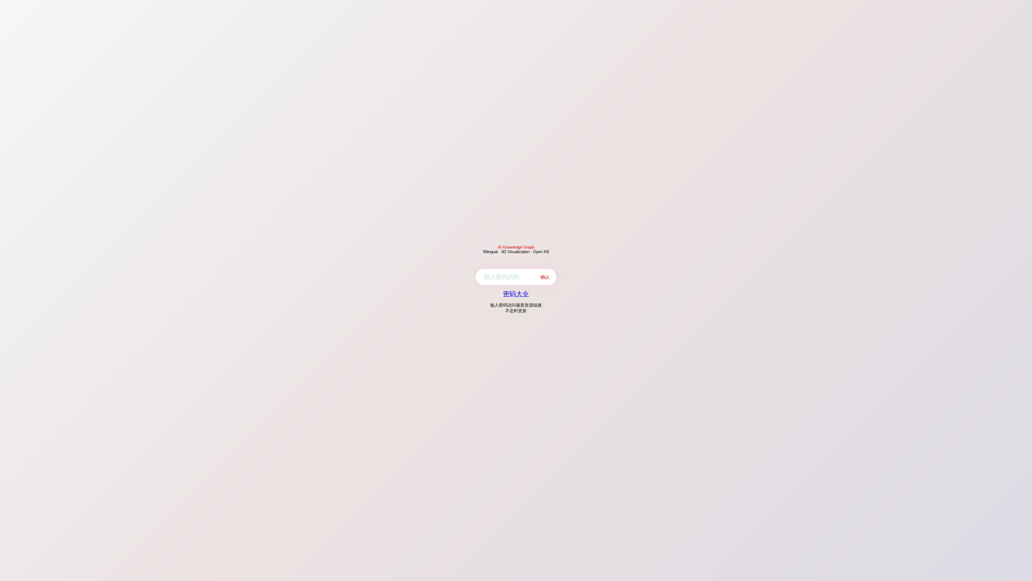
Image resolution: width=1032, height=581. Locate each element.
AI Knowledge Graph (516, 247)
